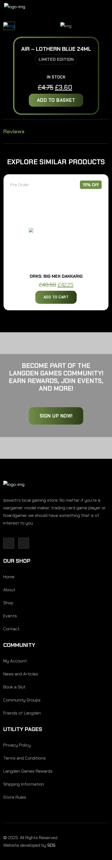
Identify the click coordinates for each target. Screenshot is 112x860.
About (9, 590)
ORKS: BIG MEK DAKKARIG (56, 276)
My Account (15, 661)
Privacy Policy (17, 745)
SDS (51, 845)
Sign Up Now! (56, 416)
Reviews (13, 131)
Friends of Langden (22, 713)
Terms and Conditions (24, 758)
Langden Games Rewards (27, 771)
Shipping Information (23, 784)
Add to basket (56, 100)
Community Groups (22, 700)
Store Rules (14, 797)
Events (10, 616)
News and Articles (20, 674)
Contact (11, 629)
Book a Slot (14, 687)
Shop (8, 603)
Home (8, 577)
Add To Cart (56, 297)
